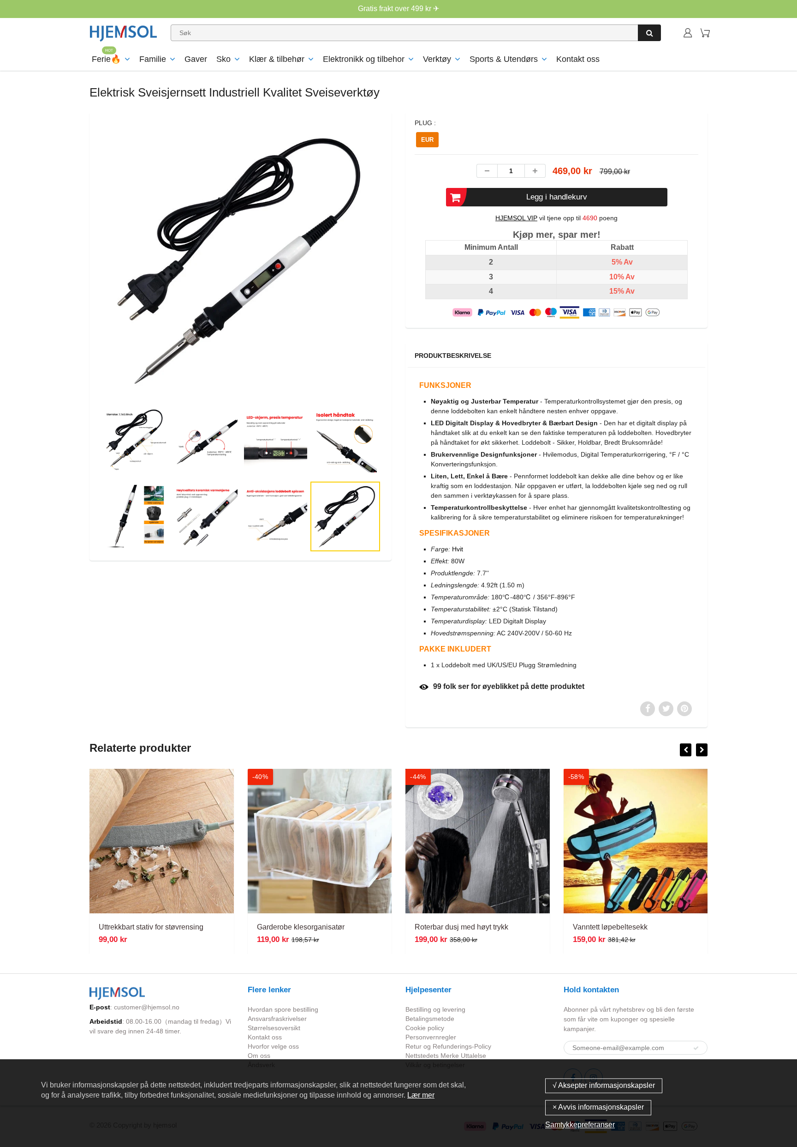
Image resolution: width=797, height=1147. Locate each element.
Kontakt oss (578, 59)
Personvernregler (430, 1037)
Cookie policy (424, 1028)
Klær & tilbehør (276, 59)
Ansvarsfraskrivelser (277, 1018)
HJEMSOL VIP (516, 218)
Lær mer (420, 1095)
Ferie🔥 (106, 59)
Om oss (259, 1055)
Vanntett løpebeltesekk (610, 927)
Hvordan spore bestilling (283, 1009)
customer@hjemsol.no (146, 1007)
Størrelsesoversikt (274, 1028)
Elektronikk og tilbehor (363, 59)
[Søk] (649, 32)
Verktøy (437, 59)
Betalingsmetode (429, 1018)
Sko (223, 59)
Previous (67, 297)
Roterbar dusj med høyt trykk (461, 927)
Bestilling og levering (435, 1009)
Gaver (195, 59)
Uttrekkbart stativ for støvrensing (151, 927)
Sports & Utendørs (504, 59)
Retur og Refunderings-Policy (448, 1046)
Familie (152, 59)
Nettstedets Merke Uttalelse (445, 1055)
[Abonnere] (696, 1048)
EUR (427, 139)
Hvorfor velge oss (273, 1046)
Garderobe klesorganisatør (301, 927)
